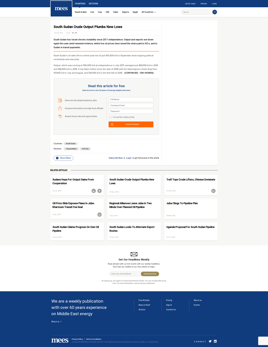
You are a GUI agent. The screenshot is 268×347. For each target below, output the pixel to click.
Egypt (135, 12)
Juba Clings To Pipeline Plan (182, 203)
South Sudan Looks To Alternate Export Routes (132, 229)
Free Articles (144, 300)
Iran (92, 12)
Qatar (115, 12)
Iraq (100, 12)
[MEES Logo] (61, 9)
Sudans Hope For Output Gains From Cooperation (73, 181)
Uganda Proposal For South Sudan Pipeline (190, 227)
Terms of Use (129, 117)
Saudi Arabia (81, 12)
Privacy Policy (77, 339)
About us (198, 300)
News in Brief (144, 305)
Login (214, 4)
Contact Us (171, 309)
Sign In (169, 305)
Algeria (125, 12)
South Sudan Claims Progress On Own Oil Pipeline (75, 229)
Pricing (204, 4)
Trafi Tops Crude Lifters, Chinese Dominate (190, 179)
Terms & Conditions (93, 339)
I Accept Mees (123, 117)
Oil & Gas (85, 149)
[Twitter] (210, 342)
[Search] (214, 12)
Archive (142, 309)
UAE (107, 12)
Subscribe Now (116, 158)
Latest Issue (190, 4)
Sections (93, 4)
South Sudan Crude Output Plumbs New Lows (131, 181)
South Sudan (70, 144)
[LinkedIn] (215, 342)
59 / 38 (74, 33)
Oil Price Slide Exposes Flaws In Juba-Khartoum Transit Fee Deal (73, 205)
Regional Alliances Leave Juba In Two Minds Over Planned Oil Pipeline (130, 205)
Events (197, 305)
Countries (80, 4)
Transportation (71, 149)
